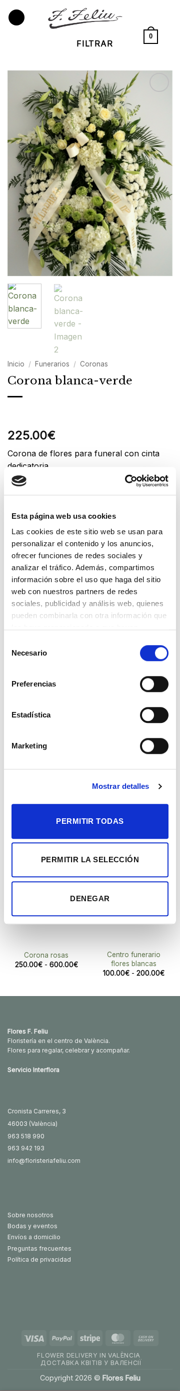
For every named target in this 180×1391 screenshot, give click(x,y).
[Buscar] (168, 36)
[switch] (154, 684)
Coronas (94, 364)
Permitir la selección (90, 859)
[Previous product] (36, 413)
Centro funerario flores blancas (133, 959)
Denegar (90, 898)
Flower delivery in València (88, 1355)
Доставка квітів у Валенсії (91, 1363)
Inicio (16, 364)
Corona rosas (46, 955)
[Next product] (16, 413)
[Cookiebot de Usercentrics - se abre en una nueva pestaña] (127, 480)
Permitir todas (90, 821)
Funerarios (52, 364)
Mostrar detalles (121, 786)
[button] (16, 17)
